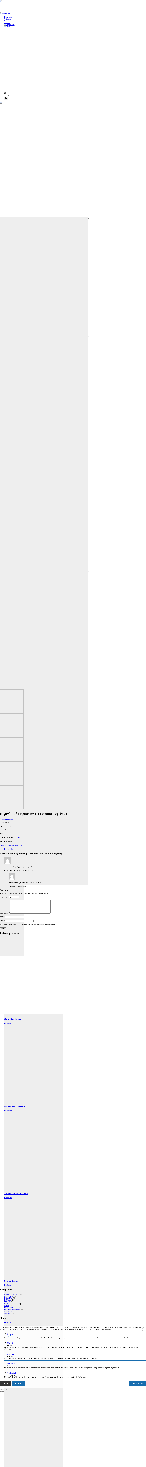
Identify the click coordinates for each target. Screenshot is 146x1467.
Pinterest (16, 845)
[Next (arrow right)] (3, 1391)
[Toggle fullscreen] (3, 1389)
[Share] (5, 1389)
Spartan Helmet (11, 1281)
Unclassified (11, 1373)
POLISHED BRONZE (12, 1310)
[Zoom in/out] (1, 1389)
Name (2, 917)
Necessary (10, 1334)
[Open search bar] (5, 94)
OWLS (6, 1306)
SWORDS (8, 1313)
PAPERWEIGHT (10, 1308)
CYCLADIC (8, 1296)
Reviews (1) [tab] (8, 849)
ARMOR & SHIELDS (12, 1294)
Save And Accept (137, 1383)
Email (21, 845)
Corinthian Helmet (12, 1019)
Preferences (11, 1364)
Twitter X (10, 845)
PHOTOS (7, 1322)
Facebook (3, 845)
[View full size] (88, 218)
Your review (5, 913)
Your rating (4, 897)
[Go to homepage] (6, 13)
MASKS (7, 1302)
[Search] (6, 98)
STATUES (8, 1311)
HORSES (7, 1300)
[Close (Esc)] (7, 1389)
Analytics (10, 1354)
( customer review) (6, 819)
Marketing (10, 1343)
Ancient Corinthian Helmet (16, 1194)
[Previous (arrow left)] (1, 1391)
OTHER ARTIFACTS (12, 1304)
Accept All (18, 1383)
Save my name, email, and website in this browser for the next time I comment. (29, 925)
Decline (5, 1383)
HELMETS (18, 837)
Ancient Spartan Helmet (14, 1106)
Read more (8, 1023)
